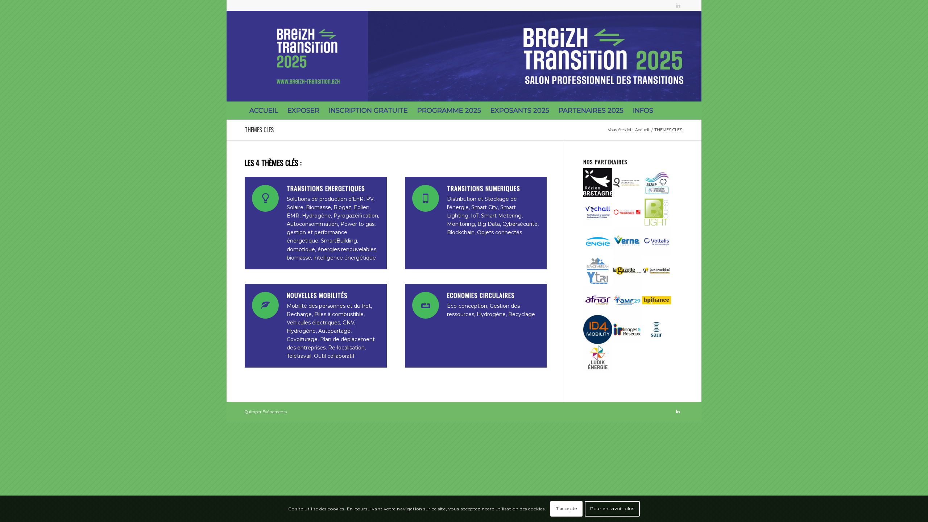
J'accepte (566, 508)
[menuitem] (264, 111)
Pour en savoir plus (612, 508)
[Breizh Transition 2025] (308, 56)
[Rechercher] (678, 111)
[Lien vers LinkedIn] (677, 5)
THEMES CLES (259, 129)
